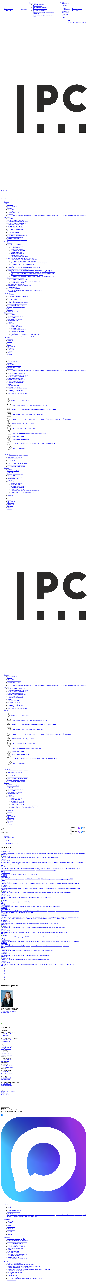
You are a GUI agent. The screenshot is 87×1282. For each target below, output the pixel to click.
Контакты (10, 339)
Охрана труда (11, 460)
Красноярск (65, 3)
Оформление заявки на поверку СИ (17, 375)
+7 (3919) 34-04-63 (6, 1071)
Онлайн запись (25, 199)
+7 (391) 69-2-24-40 (6, 1065)
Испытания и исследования (19, 279)
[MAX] (79, 828)
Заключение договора (13, 387)
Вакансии (10, 369)
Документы (10, 294)
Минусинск (65, 11)
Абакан (64, 17)
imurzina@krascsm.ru (6, 1085)
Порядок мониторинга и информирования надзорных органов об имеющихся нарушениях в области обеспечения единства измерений (46, 370)
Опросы (9, 480)
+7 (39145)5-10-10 (6, 1053)
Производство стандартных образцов (18, 1267)
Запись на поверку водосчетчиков (17, 376)
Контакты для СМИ (13, 471)
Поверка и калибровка (17, 246)
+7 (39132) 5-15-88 (6, 1059)
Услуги (9, 243)
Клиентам (10, 218)
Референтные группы (13, 367)
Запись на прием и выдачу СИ (16, 373)
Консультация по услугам (14, 477)
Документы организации (14, 457)
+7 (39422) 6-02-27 (6, 1078)
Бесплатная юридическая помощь (17, 463)
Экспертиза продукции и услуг (16, 1272)
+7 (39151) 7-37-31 (6, 1040)
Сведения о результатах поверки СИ (18, 379)
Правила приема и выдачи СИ (16, 381)
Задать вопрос (11, 475)
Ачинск (64, 5)
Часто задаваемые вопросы (15, 474)
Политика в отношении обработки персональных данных (21, 1216)
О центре (10, 205)
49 (4, 977)
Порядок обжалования (39, 10)
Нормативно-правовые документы (17, 455)
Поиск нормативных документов (17, 393)
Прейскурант (23, 9)
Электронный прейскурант (15, 382)
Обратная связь (11, 314)
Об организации (12, 361)
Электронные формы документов (17, 388)
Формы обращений (38, 4)
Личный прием (37, 6)
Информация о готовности (8, 9)
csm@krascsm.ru (5, 1035)
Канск (64, 8)
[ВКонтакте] (82, 828)
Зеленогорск (65, 12)
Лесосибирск (66, 9)
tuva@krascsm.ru (5, 1079)
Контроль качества (12, 478)
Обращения (32, 3)
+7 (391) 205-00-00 (6, 1033)
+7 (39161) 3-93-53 (6, 1047)
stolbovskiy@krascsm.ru (7, 1067)
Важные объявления (13, 391)
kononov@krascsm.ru (6, 1055)
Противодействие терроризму (16, 466)
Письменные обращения (40, 9)
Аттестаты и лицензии (14, 458)
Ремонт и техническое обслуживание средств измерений (23, 1266)
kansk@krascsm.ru (6, 1049)
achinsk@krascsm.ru (6, 1041)
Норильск (65, 14)
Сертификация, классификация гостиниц (19, 1273)
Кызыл (64, 15)
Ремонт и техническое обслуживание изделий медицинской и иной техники (33, 272)
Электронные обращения (40, 7)
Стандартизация (12, 1275)
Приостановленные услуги (15, 390)
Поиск (3, 199)
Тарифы (9, 384)
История (9, 363)
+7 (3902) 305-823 (6, 1084)
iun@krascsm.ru (5, 1061)
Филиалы (61, 2)
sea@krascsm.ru (5, 1012)
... (4, 976)
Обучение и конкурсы (13, 1277)
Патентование (11, 1280)
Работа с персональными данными (17, 462)
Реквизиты (10, 364)
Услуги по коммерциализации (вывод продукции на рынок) (24, 1278)
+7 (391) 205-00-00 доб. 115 (8, 1011)
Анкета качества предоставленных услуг (23, 492)
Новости (9, 310)
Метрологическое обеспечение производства (24, 259)
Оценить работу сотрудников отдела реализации (25, 490)
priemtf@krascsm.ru (6, 1073)
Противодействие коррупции (77, 9)
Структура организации (14, 366)
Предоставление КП (13, 385)
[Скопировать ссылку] (84, 828)
